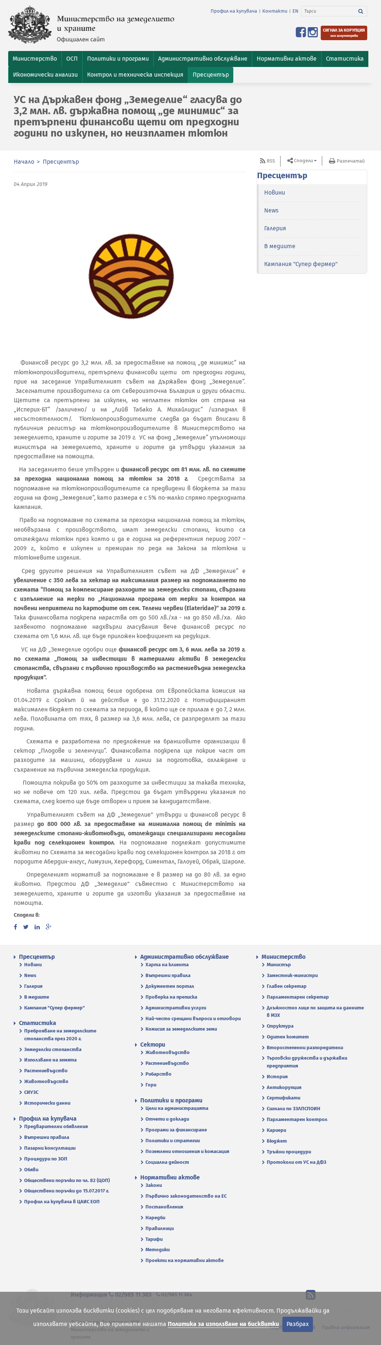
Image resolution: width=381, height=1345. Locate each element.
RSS (271, 161)
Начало (24, 161)
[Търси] (361, 11)
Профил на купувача (234, 11)
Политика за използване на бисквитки (223, 1324)
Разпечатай (351, 161)
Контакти (274, 11)
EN (295, 11)
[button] (34, 59)
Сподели (303, 160)
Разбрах (297, 1324)
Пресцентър (61, 161)
